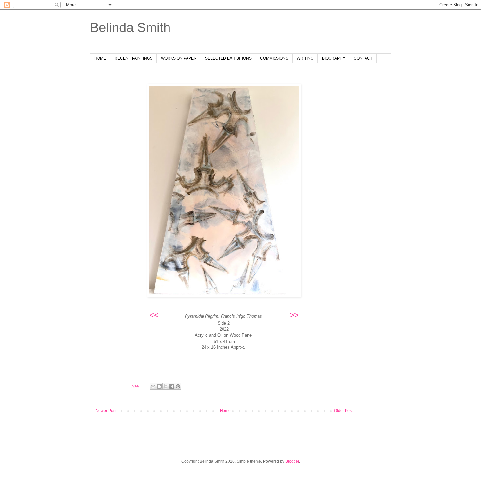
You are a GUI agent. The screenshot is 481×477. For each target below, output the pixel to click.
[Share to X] (165, 386)
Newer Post (106, 410)
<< (154, 314)
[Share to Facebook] (172, 386)
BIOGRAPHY (333, 58)
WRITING (305, 58)
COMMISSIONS (274, 58)
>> (294, 314)
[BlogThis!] (159, 386)
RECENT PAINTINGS (133, 58)
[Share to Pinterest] (178, 386)
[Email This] (153, 386)
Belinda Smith (130, 27)
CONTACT (363, 58)
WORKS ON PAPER (179, 58)
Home (225, 410)
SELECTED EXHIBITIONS (228, 58)
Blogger (292, 461)
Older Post (343, 410)
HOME (100, 58)
